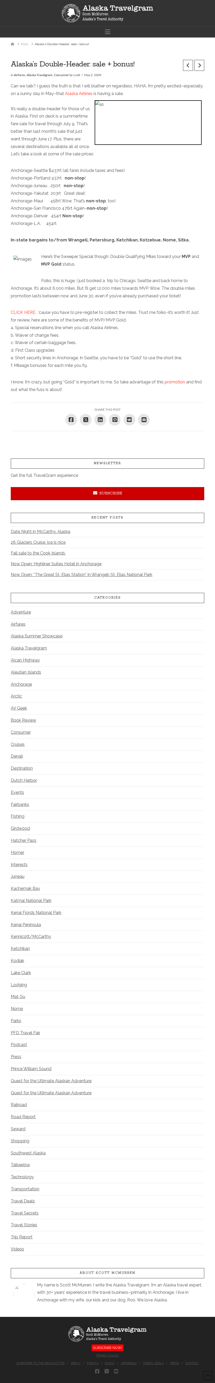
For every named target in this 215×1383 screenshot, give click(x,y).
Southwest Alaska (28, 1152)
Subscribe (110, 493)
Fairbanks (20, 804)
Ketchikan (20, 948)
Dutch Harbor (24, 780)
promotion (175, 381)
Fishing (17, 816)
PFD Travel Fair (25, 1032)
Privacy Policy (107, 1355)
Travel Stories (24, 1224)
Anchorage (21, 684)
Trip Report (22, 1236)
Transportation (25, 1188)
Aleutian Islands (26, 672)
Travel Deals (23, 1201)
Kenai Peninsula (26, 924)
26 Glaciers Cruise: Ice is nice (38, 542)
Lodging (19, 984)
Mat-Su (18, 996)
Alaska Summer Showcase (36, 636)
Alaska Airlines (79, 93)
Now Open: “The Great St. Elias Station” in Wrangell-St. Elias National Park (81, 574)
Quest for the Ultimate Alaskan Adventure (51, 1080)
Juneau (17, 876)
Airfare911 (129, 1363)
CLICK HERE (23, 312)
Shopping (20, 1140)
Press (16, 1056)
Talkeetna (20, 1164)
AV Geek (19, 708)
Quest (110, 1363)
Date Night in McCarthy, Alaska (40, 531)
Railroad (19, 1104)
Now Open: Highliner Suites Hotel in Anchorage (56, 563)
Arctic (16, 696)
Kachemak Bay (25, 888)
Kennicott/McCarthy (31, 936)
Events (17, 792)
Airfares (19, 75)
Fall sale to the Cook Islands (38, 553)
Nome (17, 1008)
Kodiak (17, 960)
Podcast (19, 1044)
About (76, 1363)
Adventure (21, 612)
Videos (17, 1249)
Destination (22, 768)
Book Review (23, 720)
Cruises (18, 744)
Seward (18, 1128)
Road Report (23, 1116)
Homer (17, 852)
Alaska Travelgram (39, 75)
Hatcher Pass (23, 840)
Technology (22, 1176)
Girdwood (20, 828)
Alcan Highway (25, 660)
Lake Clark (21, 972)
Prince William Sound (31, 1068)
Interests (19, 864)
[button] (107, 32)
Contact (192, 1363)
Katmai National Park (31, 900)
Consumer (61, 75)
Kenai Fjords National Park (36, 912)
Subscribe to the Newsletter (40, 1363)
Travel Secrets (25, 1213)
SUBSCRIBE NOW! (107, 1348)
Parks (16, 1020)
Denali (17, 756)
